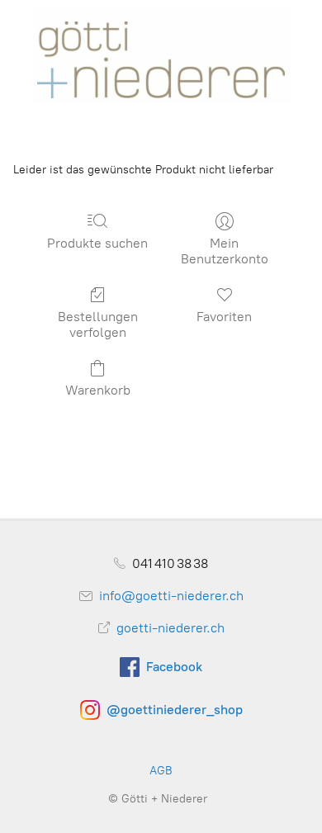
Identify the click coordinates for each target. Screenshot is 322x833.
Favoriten (224, 316)
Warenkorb (97, 390)
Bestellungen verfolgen (98, 324)
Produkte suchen (97, 243)
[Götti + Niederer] (161, 54)
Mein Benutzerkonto (224, 251)
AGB (161, 771)
